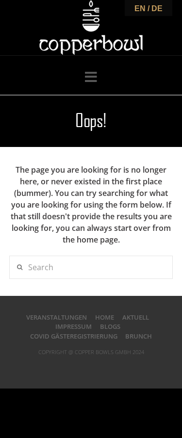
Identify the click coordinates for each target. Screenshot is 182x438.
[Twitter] (79, 367)
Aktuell (135, 317)
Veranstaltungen (56, 317)
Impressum (73, 326)
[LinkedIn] (91, 367)
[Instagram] (115, 367)
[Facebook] (67, 367)
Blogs (110, 326)
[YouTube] (103, 367)
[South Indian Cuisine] (91, 27)
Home (104, 317)
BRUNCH (138, 336)
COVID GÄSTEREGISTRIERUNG (73, 336)
